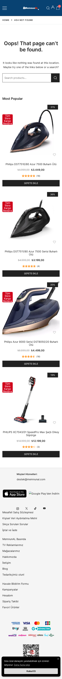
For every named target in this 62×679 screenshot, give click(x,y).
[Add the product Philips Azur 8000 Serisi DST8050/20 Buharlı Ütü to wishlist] (54, 332)
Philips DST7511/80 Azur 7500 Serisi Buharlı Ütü (31, 253)
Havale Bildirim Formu (15, 583)
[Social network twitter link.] (26, 508)
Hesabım (7, 595)
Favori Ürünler (10, 607)
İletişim (6, 562)
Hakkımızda (9, 556)
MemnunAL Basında (14, 539)
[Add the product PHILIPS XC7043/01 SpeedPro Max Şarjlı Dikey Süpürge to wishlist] (54, 422)
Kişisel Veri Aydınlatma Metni (19, 518)
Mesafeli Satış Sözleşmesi (17, 512)
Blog (5, 568)
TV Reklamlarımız (12, 545)
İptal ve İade (9, 530)
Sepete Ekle (31, 183)
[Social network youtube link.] (44, 508)
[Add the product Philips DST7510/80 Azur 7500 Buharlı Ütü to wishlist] (54, 155)
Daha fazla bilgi (22, 664)
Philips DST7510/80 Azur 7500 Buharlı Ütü (31, 164)
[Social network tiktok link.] (35, 508)
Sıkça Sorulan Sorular (15, 524)
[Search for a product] (48, 8)
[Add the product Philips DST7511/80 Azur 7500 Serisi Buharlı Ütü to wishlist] (54, 242)
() (38, 176)
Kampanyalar (10, 589)
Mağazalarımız (11, 550)
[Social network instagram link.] (17, 508)
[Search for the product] (55, 77)
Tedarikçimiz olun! (13, 574)
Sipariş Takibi (10, 601)
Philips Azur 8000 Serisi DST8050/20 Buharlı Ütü (31, 343)
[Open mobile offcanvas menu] (4, 8)
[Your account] (53, 8)
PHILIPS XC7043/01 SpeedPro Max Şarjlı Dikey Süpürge (31, 433)
